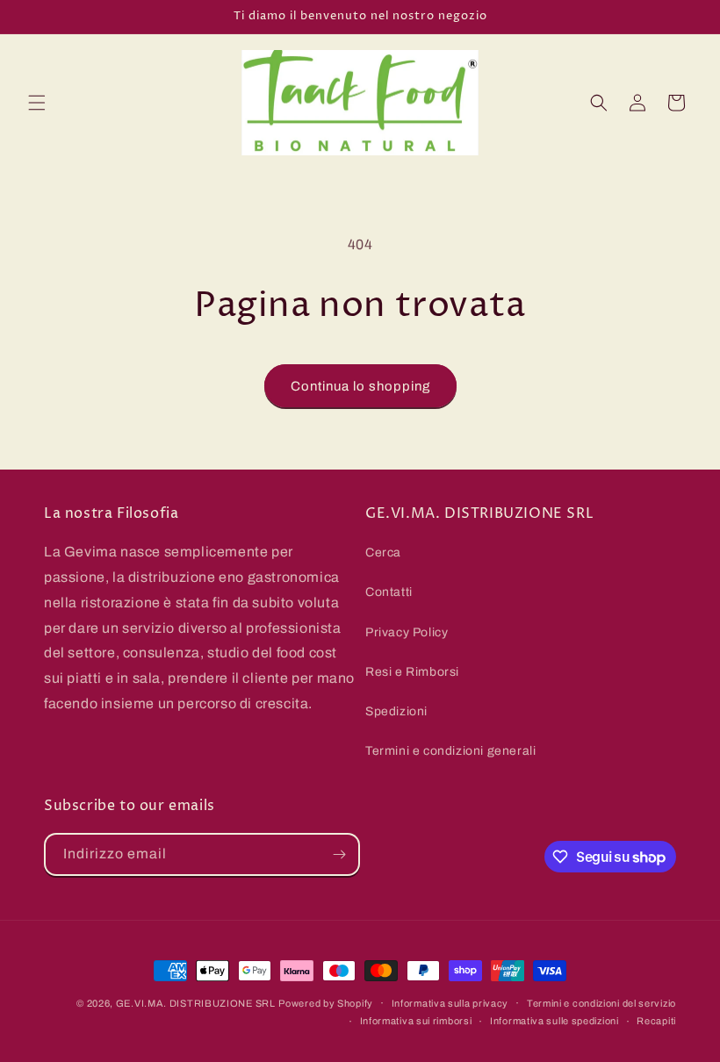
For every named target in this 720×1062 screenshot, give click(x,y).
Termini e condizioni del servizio (601, 1003)
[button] (37, 102)
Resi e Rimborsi (412, 671)
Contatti (389, 592)
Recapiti (656, 1020)
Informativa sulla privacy (450, 1003)
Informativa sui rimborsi (416, 1020)
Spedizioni (396, 711)
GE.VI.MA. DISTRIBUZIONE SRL (196, 1003)
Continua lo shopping (360, 386)
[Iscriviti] (339, 854)
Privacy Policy (406, 632)
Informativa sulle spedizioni (554, 1020)
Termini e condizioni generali (450, 750)
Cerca (383, 552)
